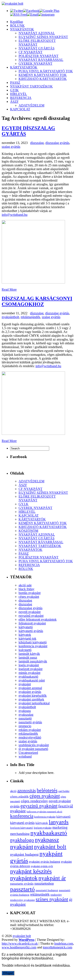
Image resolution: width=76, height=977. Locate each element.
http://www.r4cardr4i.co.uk (20, 943)
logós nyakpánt (29, 665)
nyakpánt (25, 684)
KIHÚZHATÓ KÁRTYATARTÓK (43, 79)
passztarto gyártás (22, 883)
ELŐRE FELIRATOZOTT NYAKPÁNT (37, 42)
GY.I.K (23, 504)
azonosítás (26, 790)
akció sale (25, 585)
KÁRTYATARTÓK (23, 67)
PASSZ (15, 82)
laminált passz (28, 657)
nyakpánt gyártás (30, 692)
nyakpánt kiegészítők (33, 695)
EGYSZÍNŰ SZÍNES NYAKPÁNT (43, 37)
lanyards (59, 822)
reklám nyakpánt (30, 730)
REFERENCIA (20, 98)
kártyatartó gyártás (31, 631)
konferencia (21, 816)
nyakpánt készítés (31, 871)
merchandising (20, 834)
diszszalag (25, 604)
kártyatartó (26, 627)
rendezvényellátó (30, 737)
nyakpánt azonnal (30, 688)
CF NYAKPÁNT (30, 52)
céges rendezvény (34, 801)
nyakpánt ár (52, 878)
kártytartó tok (27, 638)
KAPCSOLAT (20, 109)
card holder (63, 791)
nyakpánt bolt (50, 847)
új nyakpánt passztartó (33, 749)
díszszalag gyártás (57, 143)
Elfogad (8, 973)
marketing (60, 827)
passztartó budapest (47, 890)
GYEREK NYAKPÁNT (35, 63)
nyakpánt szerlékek (31, 699)
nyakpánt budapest (24, 854)
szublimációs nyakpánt (34, 745)
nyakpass (25, 711)
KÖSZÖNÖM (28, 530)
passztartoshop (44, 883)
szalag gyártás (11, 146)
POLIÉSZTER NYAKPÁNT (38, 56)
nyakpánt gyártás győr (42, 866)
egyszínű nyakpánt (31, 615)
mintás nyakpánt (29, 673)
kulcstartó (25, 650)
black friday (26, 589)
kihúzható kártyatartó (33, 642)
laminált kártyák (29, 653)
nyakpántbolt (10, 317)
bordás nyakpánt (30, 593)
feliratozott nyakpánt (32, 623)
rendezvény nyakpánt (22, 900)
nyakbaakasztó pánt (32, 680)
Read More (9, 289)
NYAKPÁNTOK (22, 29)
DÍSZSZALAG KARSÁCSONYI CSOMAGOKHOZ (37, 301)
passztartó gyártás (30, 722)
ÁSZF (14, 101)
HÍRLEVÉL (18, 94)
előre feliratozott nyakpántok (38, 619)
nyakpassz (47, 839)
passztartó (25, 718)
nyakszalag (26, 714)
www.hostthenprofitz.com (19, 947)
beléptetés (47, 790)
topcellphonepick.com (57, 947)
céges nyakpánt (29, 596)
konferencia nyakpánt (33, 646)
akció (13, 791)
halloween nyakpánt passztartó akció (44, 811)
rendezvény (56, 895)
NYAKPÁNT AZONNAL (37, 33)
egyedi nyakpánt (30, 612)
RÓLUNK (17, 25)
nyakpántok (24, 878)
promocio (25, 726)
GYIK (14, 90)
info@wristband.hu (14, 214)
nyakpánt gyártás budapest (44, 861)
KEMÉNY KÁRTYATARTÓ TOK (43, 75)
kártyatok (25, 634)
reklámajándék (30, 317)
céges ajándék (19, 796)
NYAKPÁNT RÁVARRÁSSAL (41, 60)
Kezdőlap (16, 21)
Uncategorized (28, 752)
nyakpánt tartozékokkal (34, 703)
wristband (25, 756)
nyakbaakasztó (28, 676)
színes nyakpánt (52, 899)
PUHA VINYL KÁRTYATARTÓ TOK (46, 71)
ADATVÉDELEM (31, 105)
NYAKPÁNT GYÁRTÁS (36, 48)
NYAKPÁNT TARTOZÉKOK (31, 86)
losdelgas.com (63, 943)
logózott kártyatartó (21, 827)
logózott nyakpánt (30, 669)
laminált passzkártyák (33, 661)
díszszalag (37, 143)
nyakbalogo (22, 840)
